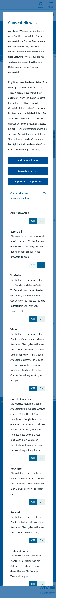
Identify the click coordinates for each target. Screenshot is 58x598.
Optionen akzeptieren (27, 181)
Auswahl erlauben (27, 171)
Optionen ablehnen (28, 160)
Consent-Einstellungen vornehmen (20, 195)
